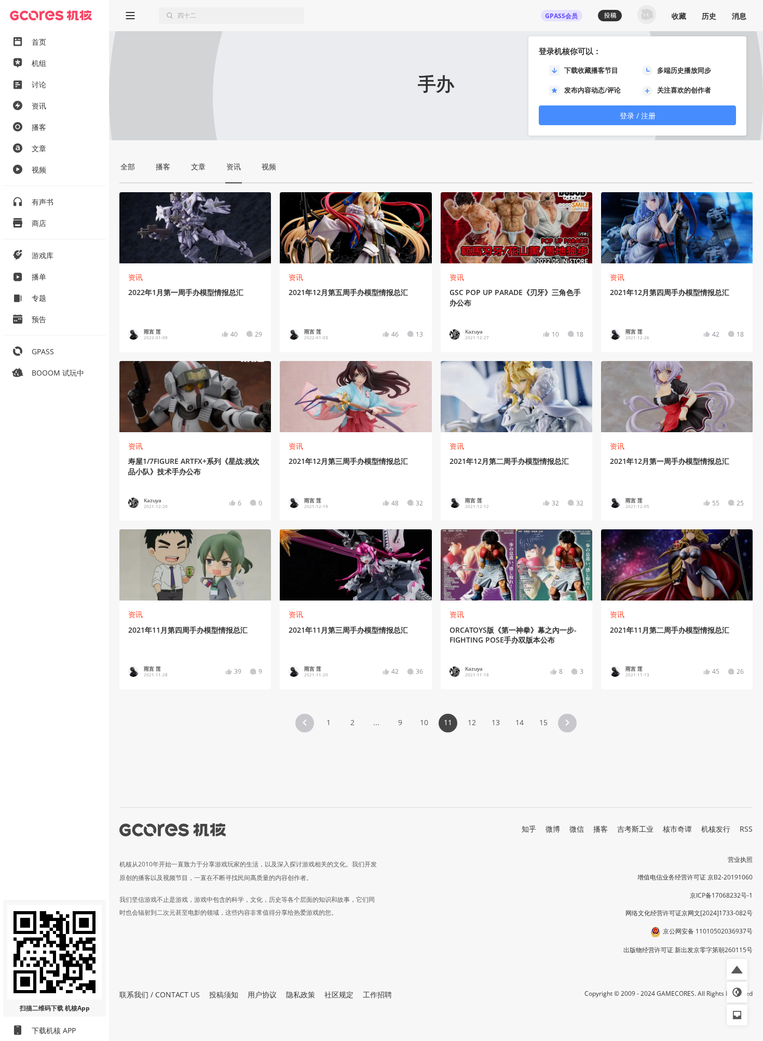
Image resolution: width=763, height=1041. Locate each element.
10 (424, 722)
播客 (600, 829)
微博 (553, 829)
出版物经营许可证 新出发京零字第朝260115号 (688, 949)
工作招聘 (377, 994)
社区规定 (338, 994)
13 (496, 722)
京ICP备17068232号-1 (721, 895)
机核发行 (715, 829)
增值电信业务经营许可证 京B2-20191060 (695, 877)
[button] (304, 723)
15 (543, 722)
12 (472, 722)
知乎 (529, 829)
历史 (709, 16)
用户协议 (262, 994)
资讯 (135, 277)
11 (448, 722)
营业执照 (740, 859)
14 (519, 722)
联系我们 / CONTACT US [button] (159, 994)
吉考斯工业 (635, 829)
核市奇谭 (677, 829)
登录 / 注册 (638, 116)
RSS (746, 829)
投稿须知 (223, 994)
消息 (739, 16)
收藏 (679, 16)
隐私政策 (300, 994)
